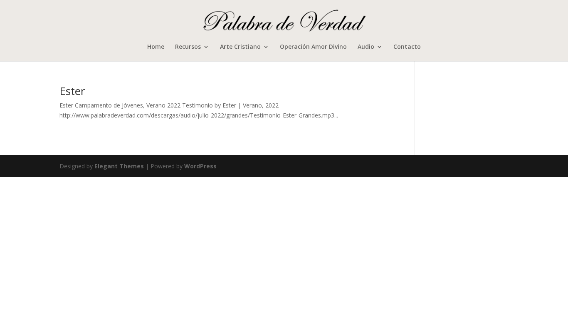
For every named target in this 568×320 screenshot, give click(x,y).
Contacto (407, 47)
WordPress (200, 166)
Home (155, 47)
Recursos (188, 47)
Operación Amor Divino (313, 47)
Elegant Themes (119, 166)
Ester (72, 90)
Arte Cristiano (240, 47)
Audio (366, 47)
